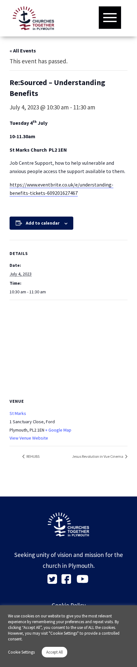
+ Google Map (58, 430)
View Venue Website (29, 438)
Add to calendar (43, 223)
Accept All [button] (54, 652)
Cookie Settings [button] (21, 652)
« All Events (23, 50)
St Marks (18, 413)
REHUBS (33, 456)
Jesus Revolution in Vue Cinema (98, 456)
